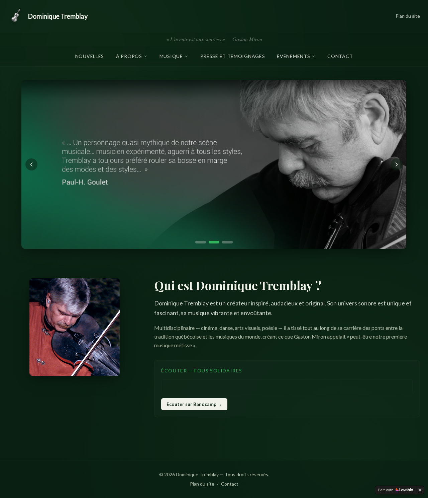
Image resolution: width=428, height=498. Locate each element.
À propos (129, 56)
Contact (340, 56)
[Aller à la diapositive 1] (200, 242)
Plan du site (408, 16)
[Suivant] (397, 164)
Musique (171, 56)
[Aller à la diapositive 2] (214, 242)
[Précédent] (31, 164)
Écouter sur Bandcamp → (194, 404)
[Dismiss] (420, 490)
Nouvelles (89, 56)
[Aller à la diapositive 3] (227, 242)
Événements (293, 56)
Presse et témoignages (232, 56)
